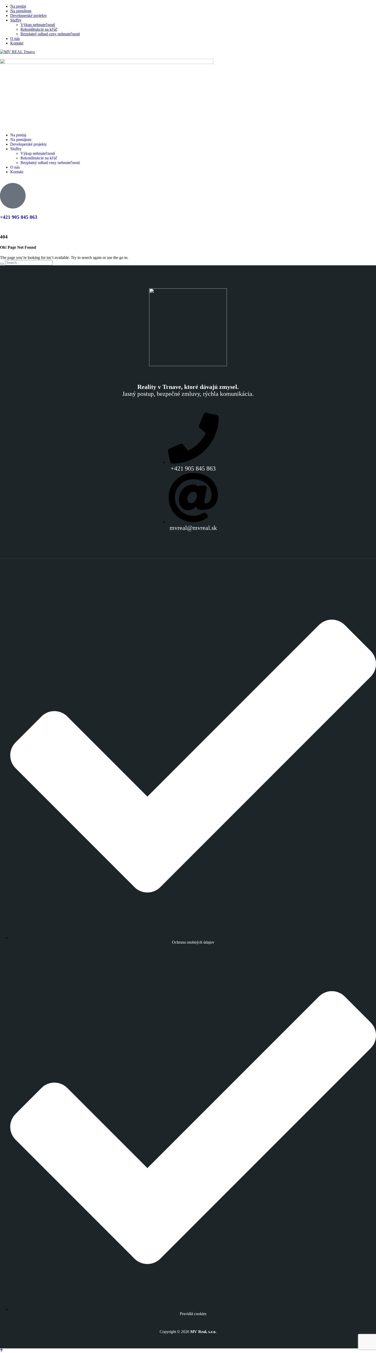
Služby (15, 20)
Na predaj (18, 6)
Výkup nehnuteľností (37, 25)
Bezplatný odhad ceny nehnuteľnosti (50, 34)
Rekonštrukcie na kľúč (38, 29)
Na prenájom (20, 11)
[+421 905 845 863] (13, 196)
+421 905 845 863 (18, 217)
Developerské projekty (28, 15)
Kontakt (16, 43)
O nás (15, 38)
